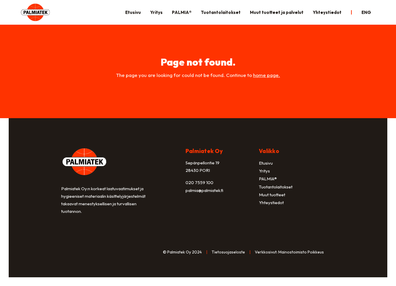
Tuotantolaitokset (221, 12)
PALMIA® (182, 12)
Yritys (156, 12)
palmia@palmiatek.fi (204, 190)
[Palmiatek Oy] (35, 12)
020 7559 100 (199, 182)
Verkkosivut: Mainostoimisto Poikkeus (289, 252)
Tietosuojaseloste (228, 252)
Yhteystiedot (327, 12)
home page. (266, 75)
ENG (366, 12)
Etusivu (133, 12)
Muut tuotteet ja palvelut (277, 12)
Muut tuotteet (272, 194)
